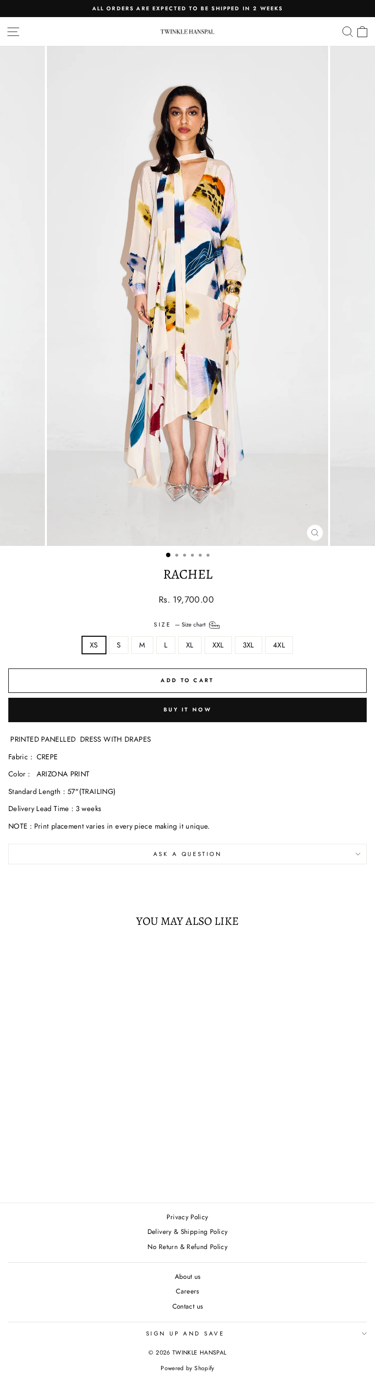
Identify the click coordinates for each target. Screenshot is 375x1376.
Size (181, 624)
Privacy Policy (187, 1217)
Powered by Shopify (187, 1368)
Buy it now (187, 709)
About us (188, 1276)
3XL (248, 645)
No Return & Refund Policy (187, 1246)
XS (94, 645)
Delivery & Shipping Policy (187, 1231)
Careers (187, 1291)
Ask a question (187, 854)
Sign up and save (185, 1333)
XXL (218, 645)
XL (190, 645)
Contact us (187, 1306)
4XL (279, 645)
